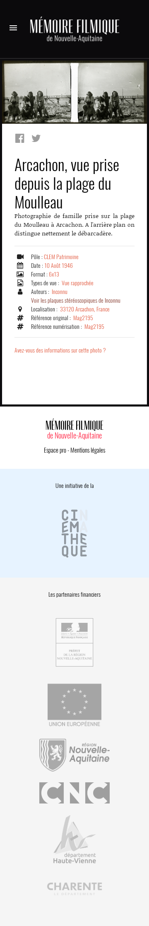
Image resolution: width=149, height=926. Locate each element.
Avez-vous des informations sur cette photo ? (60, 350)
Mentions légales (87, 450)
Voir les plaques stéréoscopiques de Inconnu (75, 300)
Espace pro (55, 450)
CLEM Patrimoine (61, 257)
